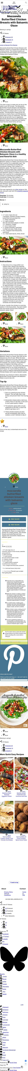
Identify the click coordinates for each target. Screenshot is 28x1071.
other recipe (19, 189)
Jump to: (6, 204)
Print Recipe (13, 45)
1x (6, 546)
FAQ (23, 895)
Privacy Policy (8, 892)
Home (2, 12)
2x (8, 546)
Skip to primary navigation (11, 6)
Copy (17, 1067)
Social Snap (13, 1062)
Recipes (7, 12)
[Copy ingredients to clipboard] (2, 545)
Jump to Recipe (5, 45)
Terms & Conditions (7, 894)
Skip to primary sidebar (10, 9)
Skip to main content (9, 8)
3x (10, 546)
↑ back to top (14, 882)
